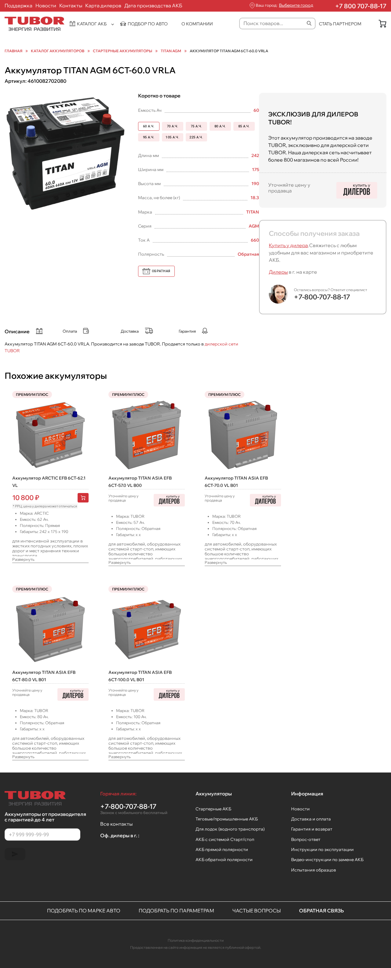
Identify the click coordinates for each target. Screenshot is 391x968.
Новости (45, 5)
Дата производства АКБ (153, 5)
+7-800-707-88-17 (322, 297)
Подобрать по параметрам (176, 911)
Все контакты (116, 824)
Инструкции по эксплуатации (322, 849)
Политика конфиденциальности (196, 940)
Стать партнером (340, 24)
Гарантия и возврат (311, 829)
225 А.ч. (196, 137)
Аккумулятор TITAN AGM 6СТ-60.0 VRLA (229, 51)
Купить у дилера (288, 245)
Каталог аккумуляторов (57, 51)
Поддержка (18, 5)
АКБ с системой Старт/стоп (225, 839)
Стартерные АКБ (213, 809)
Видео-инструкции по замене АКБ (327, 859)
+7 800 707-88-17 (360, 6)
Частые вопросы (256, 911)
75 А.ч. (196, 126)
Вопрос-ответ (305, 839)
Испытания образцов (313, 870)
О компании (197, 24)
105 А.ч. (172, 137)
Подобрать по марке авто (83, 911)
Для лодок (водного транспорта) (230, 829)
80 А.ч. (220, 126)
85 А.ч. (244, 126)
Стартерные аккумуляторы (122, 51)
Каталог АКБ (92, 24)
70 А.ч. (172, 126)
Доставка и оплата (311, 819)
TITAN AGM (171, 51)
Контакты (70, 5)
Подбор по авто (148, 24)
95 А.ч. (149, 137)
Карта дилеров (103, 5)
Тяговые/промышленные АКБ (227, 819)
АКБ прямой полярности (222, 849)
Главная (13, 51)
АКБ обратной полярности (224, 859)
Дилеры (278, 272)
